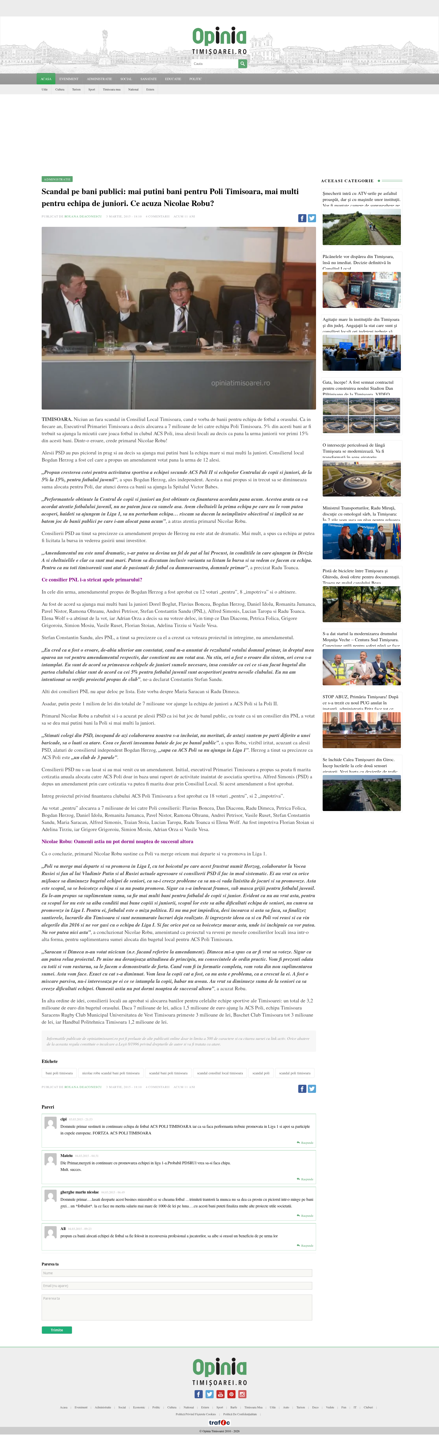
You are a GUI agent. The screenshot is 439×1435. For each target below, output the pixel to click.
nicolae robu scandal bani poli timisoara (110, 1073)
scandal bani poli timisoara (168, 1073)
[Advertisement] (219, 132)
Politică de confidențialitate (240, 1414)
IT (355, 1407)
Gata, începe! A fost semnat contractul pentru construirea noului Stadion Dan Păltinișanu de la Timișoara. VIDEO (358, 388)
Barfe (233, 1407)
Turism (76, 89)
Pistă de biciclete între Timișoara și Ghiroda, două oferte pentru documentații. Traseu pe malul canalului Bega (361, 576)
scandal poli (261, 1073)
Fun (343, 1407)
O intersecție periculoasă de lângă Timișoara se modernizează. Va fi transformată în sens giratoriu (354, 451)
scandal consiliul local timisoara (220, 1073)
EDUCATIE (173, 79)
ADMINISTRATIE (99, 79)
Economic (139, 1407)
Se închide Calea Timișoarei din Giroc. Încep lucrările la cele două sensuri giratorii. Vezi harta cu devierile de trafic (360, 765)
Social (122, 1407)
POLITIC (196, 79)
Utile (45, 89)
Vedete (330, 1407)
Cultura (59, 89)
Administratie (103, 1407)
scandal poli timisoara (294, 1073)
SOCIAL (126, 79)
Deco (315, 1407)
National (133, 89)
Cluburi (368, 1407)
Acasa (46, 79)
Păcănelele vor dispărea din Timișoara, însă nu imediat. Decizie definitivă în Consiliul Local (358, 262)
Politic (156, 1407)
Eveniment (81, 1407)
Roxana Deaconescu (83, 216)
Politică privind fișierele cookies (196, 1414)
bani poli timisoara (59, 1073)
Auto (286, 1407)
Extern (150, 89)
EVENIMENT (69, 79)
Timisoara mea (111, 89)
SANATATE (148, 79)
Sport (91, 89)
